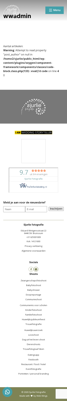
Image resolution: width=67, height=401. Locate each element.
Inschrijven (56, 208)
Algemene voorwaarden (34, 250)
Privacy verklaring (33, 246)
